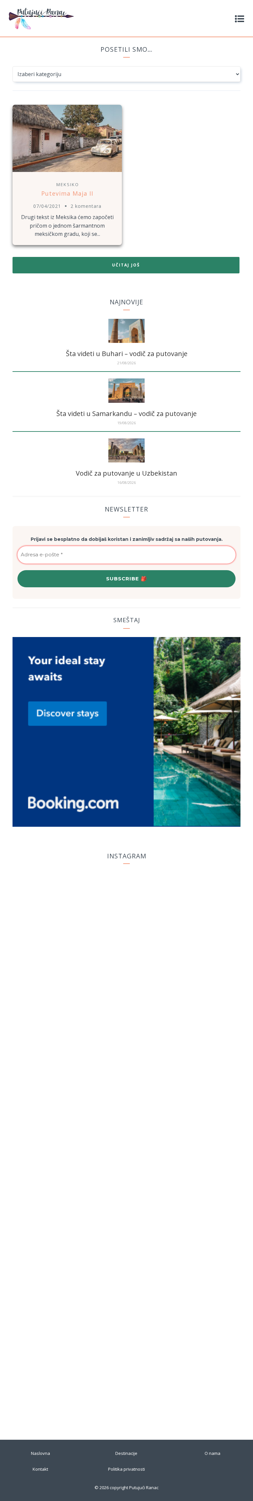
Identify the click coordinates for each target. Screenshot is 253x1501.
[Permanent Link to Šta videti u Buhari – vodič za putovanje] (126, 341)
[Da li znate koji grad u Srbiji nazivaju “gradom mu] (62, 889)
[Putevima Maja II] (67, 172)
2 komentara (85, 206)
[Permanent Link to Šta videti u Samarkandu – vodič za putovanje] (126, 400)
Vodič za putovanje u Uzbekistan (126, 473)
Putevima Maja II (67, 193)
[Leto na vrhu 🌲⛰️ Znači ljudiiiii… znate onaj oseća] (62, 1349)
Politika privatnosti (126, 1469)
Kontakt (40, 1469)
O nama (212, 1453)
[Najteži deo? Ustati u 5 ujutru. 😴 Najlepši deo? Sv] (190, 987)
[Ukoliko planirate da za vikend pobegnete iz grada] (62, 1124)
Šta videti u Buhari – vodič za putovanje (126, 353)
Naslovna (40, 1453)
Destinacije (126, 1453)
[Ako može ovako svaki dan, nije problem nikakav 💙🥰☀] (190, 1285)
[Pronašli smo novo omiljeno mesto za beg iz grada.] (190, 925)
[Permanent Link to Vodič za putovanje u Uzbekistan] (126, 460)
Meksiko (67, 184)
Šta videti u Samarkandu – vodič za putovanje (126, 413)
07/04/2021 (47, 206)
